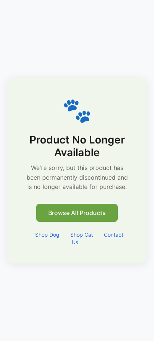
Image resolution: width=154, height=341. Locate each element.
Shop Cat (81, 234)
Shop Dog (47, 234)
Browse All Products (77, 213)
